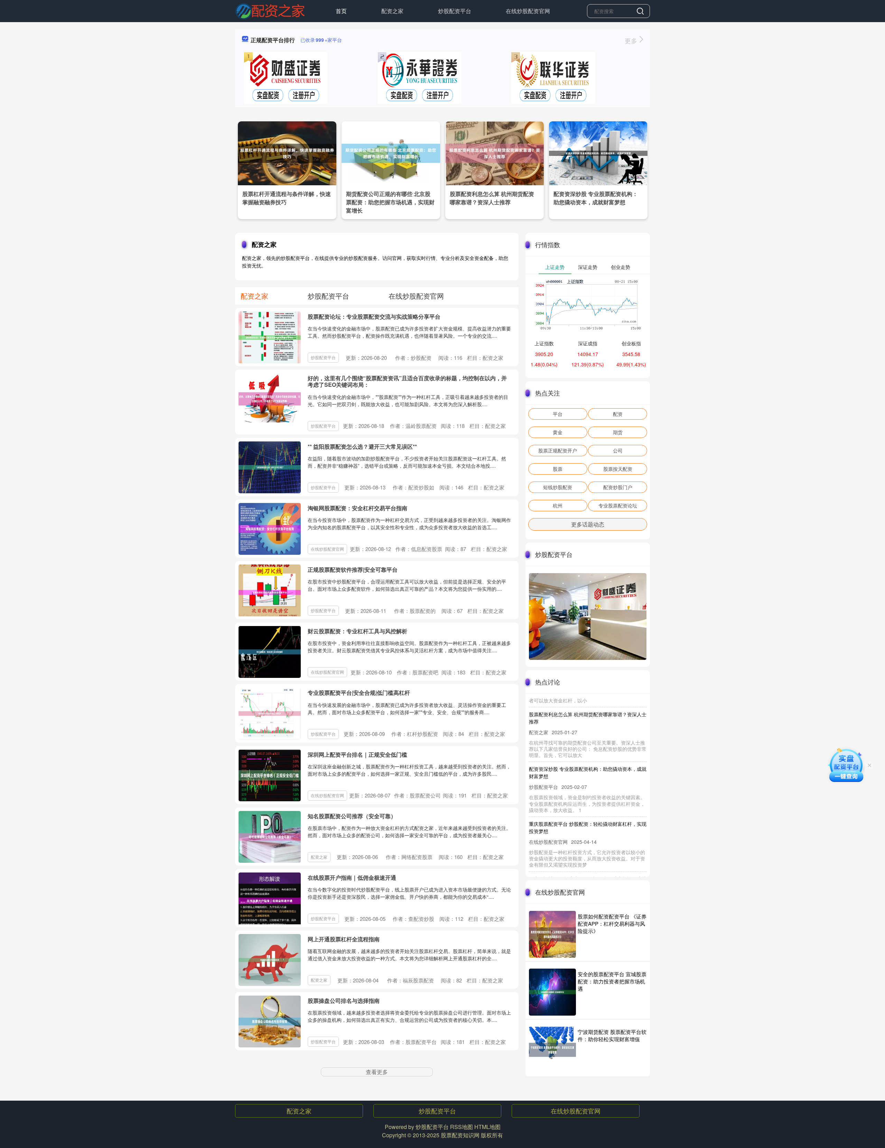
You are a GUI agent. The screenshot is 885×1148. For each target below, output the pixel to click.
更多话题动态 (587, 524)
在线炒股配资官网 (528, 11)
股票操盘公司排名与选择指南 (344, 1001)
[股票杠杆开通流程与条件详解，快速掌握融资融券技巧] (287, 152)
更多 (632, 40)
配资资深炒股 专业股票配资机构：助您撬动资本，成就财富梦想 (595, 198)
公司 (618, 450)
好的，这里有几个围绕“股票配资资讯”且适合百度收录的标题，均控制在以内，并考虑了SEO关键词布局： (407, 381)
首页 (341, 11)
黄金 (557, 432)
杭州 (557, 505)
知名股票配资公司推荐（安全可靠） (352, 816)
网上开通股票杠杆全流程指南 (344, 939)
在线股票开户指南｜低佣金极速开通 (352, 877)
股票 (557, 468)
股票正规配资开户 (557, 450)
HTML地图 (487, 1127)
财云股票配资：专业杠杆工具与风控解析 (357, 631)
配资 (618, 413)
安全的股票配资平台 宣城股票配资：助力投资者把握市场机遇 (612, 981)
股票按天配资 (617, 468)
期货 (618, 432)
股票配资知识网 (460, 1135)
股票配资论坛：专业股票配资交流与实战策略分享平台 (374, 316)
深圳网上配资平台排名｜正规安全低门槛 (357, 754)
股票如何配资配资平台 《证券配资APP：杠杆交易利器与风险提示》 (612, 923)
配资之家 (392, 11)
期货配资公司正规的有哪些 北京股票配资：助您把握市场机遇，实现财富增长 (390, 202)
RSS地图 (461, 1127)
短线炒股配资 (557, 487)
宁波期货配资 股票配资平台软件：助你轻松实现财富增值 (612, 1035)
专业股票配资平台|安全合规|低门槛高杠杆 (359, 693)
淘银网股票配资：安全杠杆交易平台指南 (357, 508)
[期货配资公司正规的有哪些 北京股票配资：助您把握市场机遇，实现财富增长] (391, 152)
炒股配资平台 (454, 11)
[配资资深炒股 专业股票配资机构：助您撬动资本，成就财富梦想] (598, 152)
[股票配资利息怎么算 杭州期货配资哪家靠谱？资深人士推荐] (494, 152)
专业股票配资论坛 (617, 505)
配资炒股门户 (617, 487)
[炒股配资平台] (270, 10)
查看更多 (377, 1072)
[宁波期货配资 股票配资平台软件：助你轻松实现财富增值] (552, 1049)
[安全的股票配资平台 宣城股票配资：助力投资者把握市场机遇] (552, 992)
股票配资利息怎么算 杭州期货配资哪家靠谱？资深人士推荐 (492, 198)
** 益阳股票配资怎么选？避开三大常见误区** (362, 446)
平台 (557, 413)
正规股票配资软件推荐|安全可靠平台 (353, 569)
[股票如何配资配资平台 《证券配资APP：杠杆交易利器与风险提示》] (552, 934)
